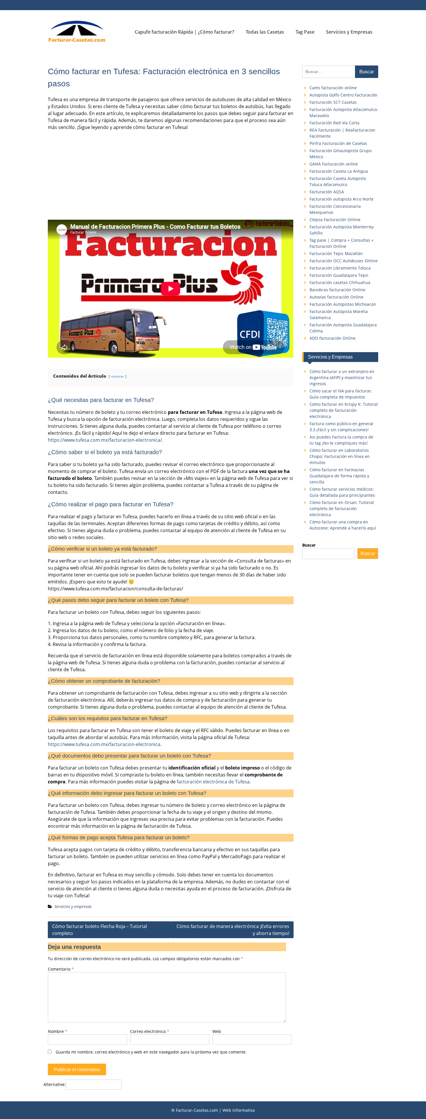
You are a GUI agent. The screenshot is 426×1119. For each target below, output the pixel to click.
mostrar (117, 376)
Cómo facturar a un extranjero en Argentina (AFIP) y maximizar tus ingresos (342, 377)
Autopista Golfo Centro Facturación (343, 95)
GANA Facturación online (334, 164)
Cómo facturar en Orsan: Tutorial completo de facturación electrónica (342, 508)
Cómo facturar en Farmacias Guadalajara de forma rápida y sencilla (339, 476)
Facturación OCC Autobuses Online (344, 260)
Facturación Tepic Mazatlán (336, 253)
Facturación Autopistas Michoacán (343, 304)
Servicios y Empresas (349, 32)
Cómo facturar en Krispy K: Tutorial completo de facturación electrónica (344, 410)
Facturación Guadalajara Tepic (339, 275)
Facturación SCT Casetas (333, 102)
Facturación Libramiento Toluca (340, 268)
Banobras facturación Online (337, 289)
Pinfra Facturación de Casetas (338, 143)
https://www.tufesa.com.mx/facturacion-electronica (104, 744)
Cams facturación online (333, 87)
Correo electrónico (149, 1031)
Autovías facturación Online (336, 297)
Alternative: (54, 1084)
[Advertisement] (170, 175)
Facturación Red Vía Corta (334, 122)
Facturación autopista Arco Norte (342, 199)
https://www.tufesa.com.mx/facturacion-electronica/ (105, 440)
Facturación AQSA (327, 191)
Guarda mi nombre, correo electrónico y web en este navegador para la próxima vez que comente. (151, 1052)
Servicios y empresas (73, 906)
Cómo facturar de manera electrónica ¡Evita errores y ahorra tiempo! (232, 929)
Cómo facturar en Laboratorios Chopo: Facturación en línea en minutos (340, 456)
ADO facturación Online (333, 338)
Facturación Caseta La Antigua (339, 171)
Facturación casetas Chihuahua (340, 282)
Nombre (57, 1031)
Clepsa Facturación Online (335, 219)
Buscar (309, 545)
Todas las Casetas (265, 32)
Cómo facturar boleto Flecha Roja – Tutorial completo (99, 929)
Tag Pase (305, 32)
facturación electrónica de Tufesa (213, 781)
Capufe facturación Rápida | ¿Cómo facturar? (184, 32)
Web (216, 1031)
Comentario (61, 969)
